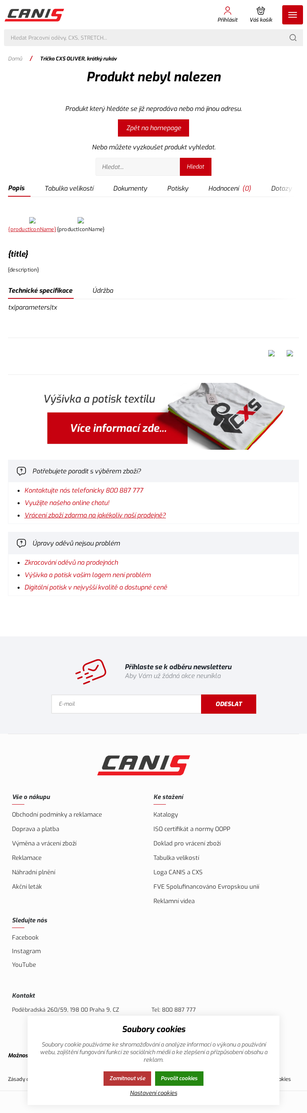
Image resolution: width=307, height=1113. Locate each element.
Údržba (102, 290)
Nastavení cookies (153, 1093)
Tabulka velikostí (68, 188)
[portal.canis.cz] (153, 417)
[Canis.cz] (35, 15)
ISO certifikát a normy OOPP (192, 829)
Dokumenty (130, 188)
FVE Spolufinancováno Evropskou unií (206, 887)
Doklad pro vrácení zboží (187, 843)
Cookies (282, 1079)
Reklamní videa (174, 901)
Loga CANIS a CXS (178, 872)
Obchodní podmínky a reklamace (57, 815)
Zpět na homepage (153, 128)
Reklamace (27, 858)
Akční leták (27, 887)
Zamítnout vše (127, 1078)
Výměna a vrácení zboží (44, 843)
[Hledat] (293, 37)
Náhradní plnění (33, 872)
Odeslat (228, 704)
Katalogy (166, 815)
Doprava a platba (35, 829)
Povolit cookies (179, 1078)
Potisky (177, 188)
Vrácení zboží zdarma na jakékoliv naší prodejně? (95, 515)
